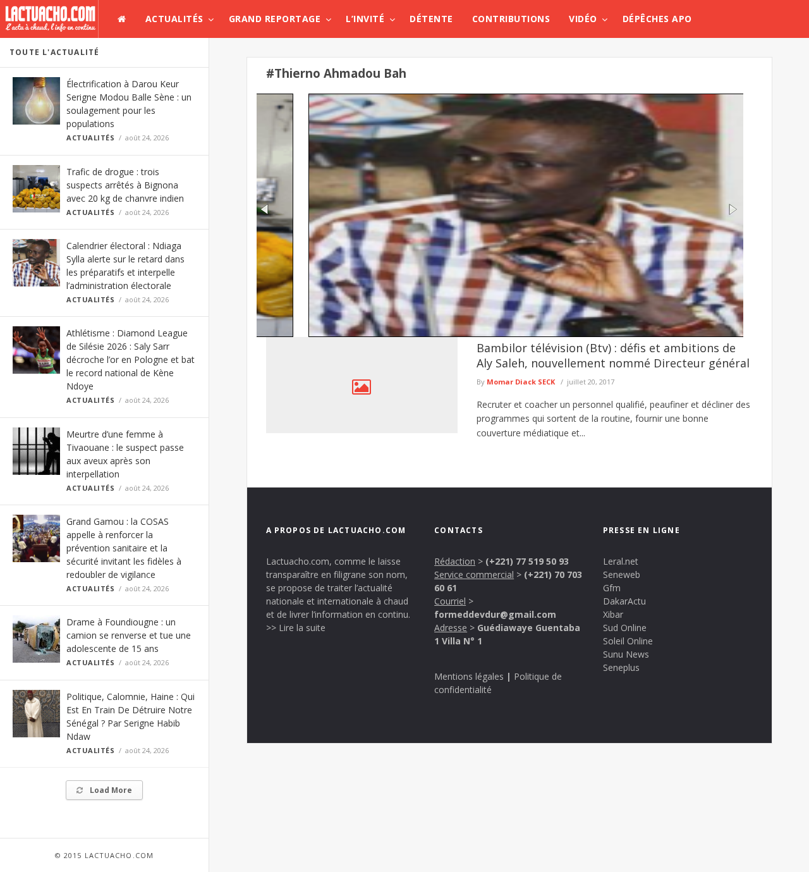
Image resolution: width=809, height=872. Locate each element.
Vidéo (583, 19)
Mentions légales (469, 676)
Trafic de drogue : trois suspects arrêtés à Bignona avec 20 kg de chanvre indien (125, 185)
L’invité (365, 19)
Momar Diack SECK (521, 381)
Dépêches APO (657, 19)
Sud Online (625, 628)
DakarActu (624, 601)
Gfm (612, 588)
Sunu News (626, 654)
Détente (431, 19)
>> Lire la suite (295, 628)
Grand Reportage (275, 19)
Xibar (613, 614)
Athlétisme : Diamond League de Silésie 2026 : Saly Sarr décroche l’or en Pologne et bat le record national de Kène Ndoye (130, 359)
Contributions (511, 19)
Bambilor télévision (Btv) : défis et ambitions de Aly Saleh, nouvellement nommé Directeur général (613, 355)
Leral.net (620, 561)
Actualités (174, 19)
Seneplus (621, 667)
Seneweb (621, 574)
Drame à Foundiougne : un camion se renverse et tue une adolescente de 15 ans (128, 635)
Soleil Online (628, 641)
